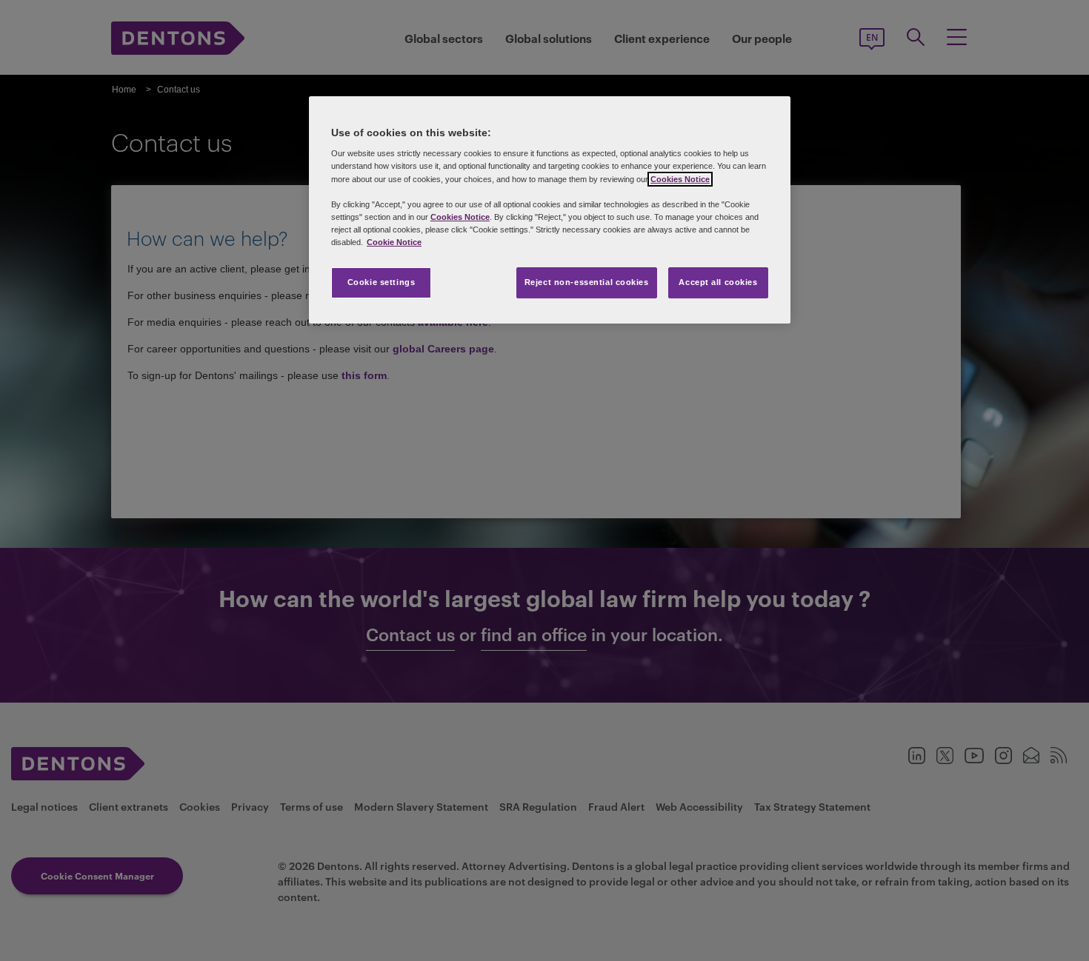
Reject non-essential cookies (586, 282)
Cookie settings (381, 282)
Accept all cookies (718, 282)
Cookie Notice (394, 242)
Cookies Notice (680, 179)
